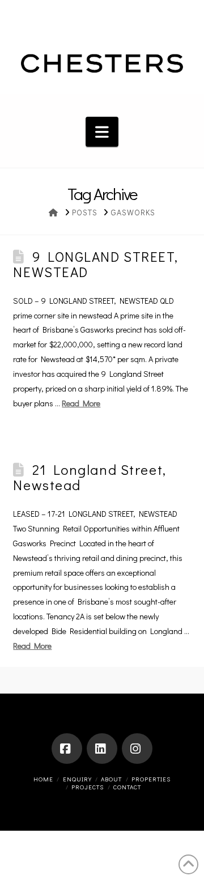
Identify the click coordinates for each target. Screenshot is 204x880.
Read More (81, 403)
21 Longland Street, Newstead (89, 477)
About (111, 779)
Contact (127, 787)
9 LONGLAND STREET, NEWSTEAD (95, 263)
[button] (102, 132)
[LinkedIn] (102, 748)
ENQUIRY (77, 779)
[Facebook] (67, 748)
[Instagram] (137, 748)
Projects (87, 787)
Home (43, 779)
